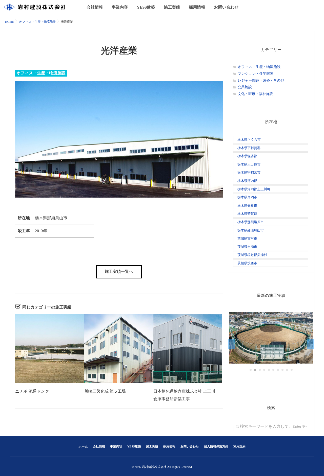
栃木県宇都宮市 (248, 172)
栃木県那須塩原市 (250, 222)
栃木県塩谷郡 (247, 156)
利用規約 (239, 446)
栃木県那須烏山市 (250, 230)
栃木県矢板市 (247, 205)
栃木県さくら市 (249, 139)
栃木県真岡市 (247, 197)
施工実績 (172, 7)
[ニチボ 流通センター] (49, 348)
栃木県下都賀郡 (248, 148)
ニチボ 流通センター (34, 391)
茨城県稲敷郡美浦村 (252, 255)
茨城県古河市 (247, 238)
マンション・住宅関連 (256, 74)
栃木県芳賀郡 (247, 214)
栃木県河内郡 (247, 181)
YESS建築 (146, 7)
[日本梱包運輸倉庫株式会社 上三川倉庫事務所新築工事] (187, 348)
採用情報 (197, 7)
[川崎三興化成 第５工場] (118, 348)
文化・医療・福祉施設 (255, 94)
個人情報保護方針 (216, 446)
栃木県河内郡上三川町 (253, 189)
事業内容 (120, 7)
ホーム (83, 446)
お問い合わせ (226, 7)
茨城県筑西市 (247, 263)
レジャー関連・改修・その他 (261, 81)
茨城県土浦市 (247, 247)
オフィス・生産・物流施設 (41, 73)
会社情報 (95, 7)
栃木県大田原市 (248, 164)
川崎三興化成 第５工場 (105, 391)
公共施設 (245, 87)
